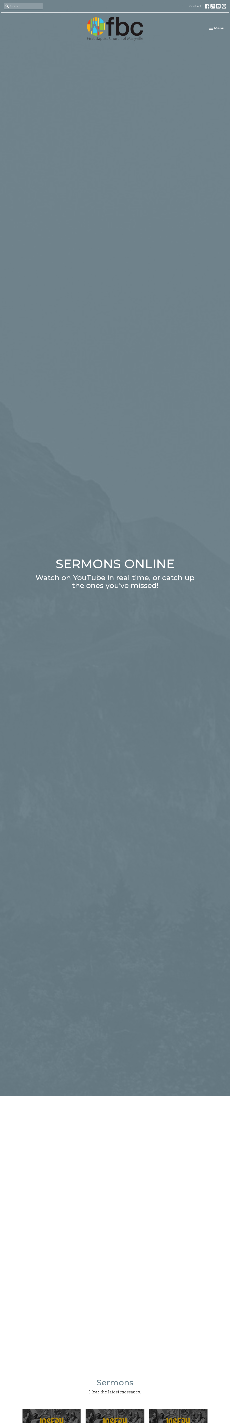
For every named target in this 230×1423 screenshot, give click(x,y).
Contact (195, 6)
